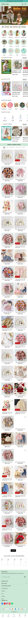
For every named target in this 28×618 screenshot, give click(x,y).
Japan (2, 598)
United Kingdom (4, 588)
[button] (25, 4)
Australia (3, 590)
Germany (3, 596)
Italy (2, 593)
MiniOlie (15, 611)
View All (25, 57)
